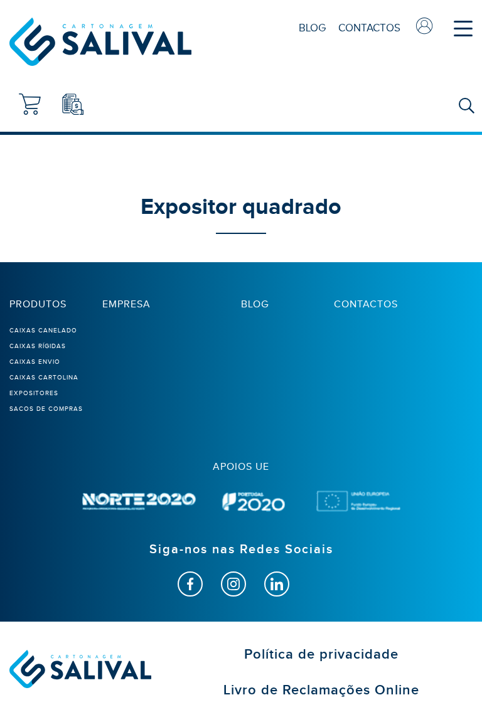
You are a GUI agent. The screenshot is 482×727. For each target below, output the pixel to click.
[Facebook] (190, 584)
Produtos (38, 304)
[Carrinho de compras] (29, 104)
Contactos (369, 28)
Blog (312, 28)
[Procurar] (466, 107)
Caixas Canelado (43, 330)
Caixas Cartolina (43, 377)
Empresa (126, 304)
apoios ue (241, 466)
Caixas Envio (34, 361)
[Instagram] (233, 584)
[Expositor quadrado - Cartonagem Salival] (100, 42)
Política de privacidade (321, 654)
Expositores (33, 393)
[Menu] (463, 28)
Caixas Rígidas (37, 345)
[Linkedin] (276, 584)
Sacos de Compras (46, 408)
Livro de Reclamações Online (321, 690)
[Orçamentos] (73, 104)
